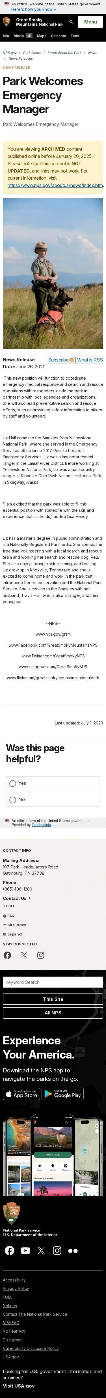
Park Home (31, 53)
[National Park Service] (6, 22)
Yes (22, 783)
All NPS (53, 1013)
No (21, 799)
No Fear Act (14, 1331)
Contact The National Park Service (35, 1314)
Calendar (58, 36)
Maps (41, 36)
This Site (53, 999)
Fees (75, 36)
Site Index (16, 924)
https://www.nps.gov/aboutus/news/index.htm (55, 185)
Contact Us (15, 898)
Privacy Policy (16, 1288)
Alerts (22, 36)
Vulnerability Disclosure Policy (31, 1348)
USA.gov (11, 1356)
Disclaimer (12, 1339)
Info (6, 36)
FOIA (7, 1297)
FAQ (11, 915)
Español (14, 934)
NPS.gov (10, 53)
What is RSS (90, 360)
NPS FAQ (11, 1322)
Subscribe (58, 360)
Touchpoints (41, 824)
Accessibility (14, 1279)
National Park (40, 22)
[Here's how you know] (53, 7)
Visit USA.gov (19, 1386)
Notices (10, 1305)
